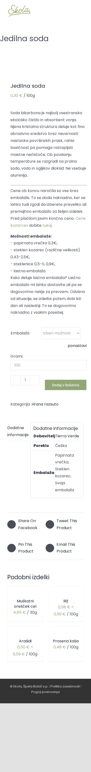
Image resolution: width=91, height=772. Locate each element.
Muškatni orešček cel (25, 603)
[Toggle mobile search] (73, 10)
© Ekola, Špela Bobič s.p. (29, 686)
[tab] (17, 431)
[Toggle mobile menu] (82, 10)
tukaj (47, 225)
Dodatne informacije (17, 431)
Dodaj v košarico (65, 385)
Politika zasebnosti (65, 686)
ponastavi (77, 345)
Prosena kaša (66, 641)
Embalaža (20, 333)
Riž (65, 601)
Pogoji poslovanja (45, 692)
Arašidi (25, 641)
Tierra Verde (67, 436)
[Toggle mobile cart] (64, 10)
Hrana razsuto (45, 404)
